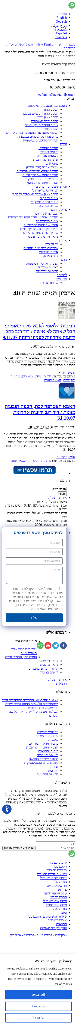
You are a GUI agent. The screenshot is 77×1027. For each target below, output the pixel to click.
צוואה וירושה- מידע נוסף (42, 236)
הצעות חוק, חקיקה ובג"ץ (42, 747)
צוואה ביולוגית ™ (47, 221)
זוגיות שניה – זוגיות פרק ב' (41, 179)
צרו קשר (61, 279)
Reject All (38, 1017)
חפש (63, 480)
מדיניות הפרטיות (47, 774)
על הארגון (51, 244)
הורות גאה (60, 909)
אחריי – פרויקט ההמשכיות (41, 225)
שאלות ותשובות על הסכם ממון (47, 916)
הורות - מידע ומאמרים (36, 376)
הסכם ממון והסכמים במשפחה (47, 106)
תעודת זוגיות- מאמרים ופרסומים (37, 171)
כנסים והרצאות (48, 751)
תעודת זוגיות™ (48, 148)
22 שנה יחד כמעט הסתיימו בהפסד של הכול (30, 700)
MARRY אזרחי (47, 755)
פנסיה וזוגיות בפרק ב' (44, 202)
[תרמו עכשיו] (34, 473)
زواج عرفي (59, 25)
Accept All (38, 994)
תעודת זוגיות (29, 653)
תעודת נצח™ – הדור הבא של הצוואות (33, 217)
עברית (62, 14)
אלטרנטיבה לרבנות (45, 159)
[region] (38, 990)
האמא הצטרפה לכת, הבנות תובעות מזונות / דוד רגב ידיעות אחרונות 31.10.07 (40, 412)
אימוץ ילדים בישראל (53, 878)
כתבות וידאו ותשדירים (43, 743)
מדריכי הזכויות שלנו (24, 649)
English (61, 17)
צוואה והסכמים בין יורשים (41, 125)
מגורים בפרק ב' (48, 206)
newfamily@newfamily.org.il (55, 94)
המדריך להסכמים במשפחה (40, 140)
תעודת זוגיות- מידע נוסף (42, 182)
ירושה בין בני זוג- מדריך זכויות (39, 229)
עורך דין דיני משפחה (53, 928)
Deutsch (61, 21)
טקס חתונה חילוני (55, 893)
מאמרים (52, 739)
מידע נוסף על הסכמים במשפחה (37, 136)
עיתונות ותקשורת (39, 461)
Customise (38, 1006)
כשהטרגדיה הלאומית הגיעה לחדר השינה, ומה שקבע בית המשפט (31, 706)
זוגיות (63, 144)
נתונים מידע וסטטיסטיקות (41, 763)
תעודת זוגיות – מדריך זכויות (40, 175)
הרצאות (61, 683)
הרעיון (63, 259)
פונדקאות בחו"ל (56, 905)
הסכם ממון (51, 109)
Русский (61, 29)
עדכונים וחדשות (47, 732)
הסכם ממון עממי (47, 117)
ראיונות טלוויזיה (48, 267)
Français (61, 37)
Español (61, 33)
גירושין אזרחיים (57, 885)
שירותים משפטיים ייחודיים (41, 248)
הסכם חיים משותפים (44, 121)
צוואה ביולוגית (49, 664)
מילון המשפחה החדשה (43, 759)
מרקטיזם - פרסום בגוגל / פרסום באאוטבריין (38, 935)
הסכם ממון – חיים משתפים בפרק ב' (35, 194)
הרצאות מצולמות (47, 271)
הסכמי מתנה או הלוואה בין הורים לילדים (32, 132)
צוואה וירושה (58, 209)
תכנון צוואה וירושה (46, 213)
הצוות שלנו (60, 882)
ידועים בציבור (49, 152)
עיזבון (63, 912)
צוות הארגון (50, 256)
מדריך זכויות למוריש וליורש (40, 232)
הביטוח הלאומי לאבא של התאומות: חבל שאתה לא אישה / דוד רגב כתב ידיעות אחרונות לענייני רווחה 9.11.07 (39, 331)
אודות (63, 240)
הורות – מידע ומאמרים (43, 668)
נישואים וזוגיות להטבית (52, 874)
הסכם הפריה (49, 129)
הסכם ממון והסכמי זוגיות (21, 657)
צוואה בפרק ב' (49, 198)
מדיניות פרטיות (48, 282)
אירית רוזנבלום (48, 252)
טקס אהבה (51, 163)
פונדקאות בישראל (55, 901)
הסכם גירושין (58, 897)
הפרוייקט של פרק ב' (45, 190)
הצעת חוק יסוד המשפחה (42, 263)
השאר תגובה (52, 380)
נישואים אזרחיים (47, 156)
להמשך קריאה (65, 372)
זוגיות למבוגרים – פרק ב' (51, 186)
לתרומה (62, 275)
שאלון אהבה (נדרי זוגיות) (42, 167)
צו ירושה (61, 889)
